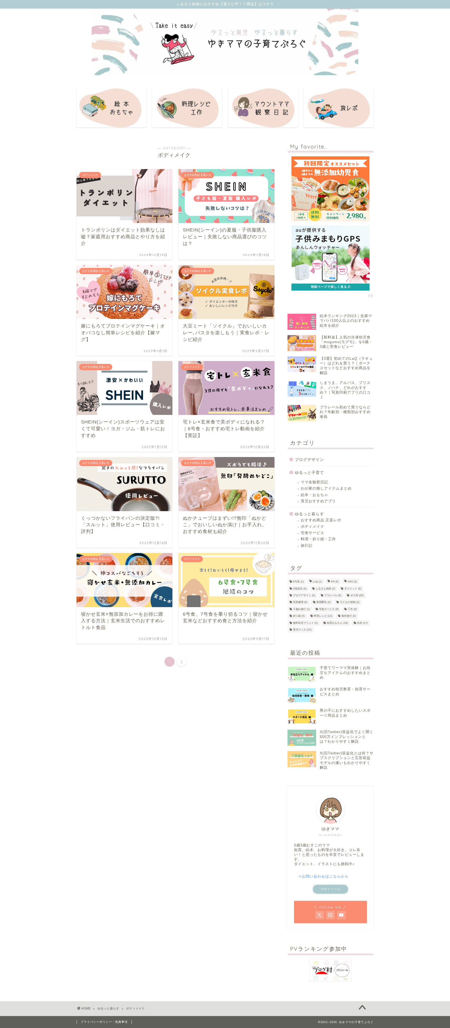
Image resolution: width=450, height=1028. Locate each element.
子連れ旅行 (301, 609)
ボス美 (357, 595)
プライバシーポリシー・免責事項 (104, 1021)
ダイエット (352, 588)
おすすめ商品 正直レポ (321, 520)
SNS (352, 581)
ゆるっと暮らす (309, 514)
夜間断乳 (323, 602)
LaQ (317, 581)
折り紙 (299, 616)
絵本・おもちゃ (314, 495)
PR (335, 581)
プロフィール (330, 889)
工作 (352, 609)
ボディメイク (312, 527)
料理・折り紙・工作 (318, 539)
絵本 (362, 622)
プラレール (332, 595)
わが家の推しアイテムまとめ (326, 488)
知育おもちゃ (337, 622)
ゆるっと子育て (309, 472)
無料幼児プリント (305, 622)
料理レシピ (323, 616)
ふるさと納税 (325, 588)
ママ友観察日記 (314, 482)
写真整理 (300, 602)
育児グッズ (302, 629)
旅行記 (306, 546)
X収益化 (300, 588)
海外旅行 (348, 616)
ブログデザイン (309, 459)
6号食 (298, 581)
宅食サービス (312, 533)
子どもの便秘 (349, 602)
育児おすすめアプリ (318, 501)
